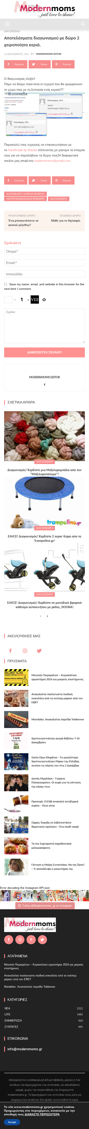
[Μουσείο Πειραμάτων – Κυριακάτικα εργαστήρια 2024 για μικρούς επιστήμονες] (16, 677)
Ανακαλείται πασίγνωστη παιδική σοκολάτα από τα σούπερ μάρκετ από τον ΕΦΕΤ (57, 698)
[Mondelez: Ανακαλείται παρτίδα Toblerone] (16, 719)
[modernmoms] (44, 9)
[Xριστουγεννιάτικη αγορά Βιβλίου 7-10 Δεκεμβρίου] (16, 740)
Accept (12, 1122)
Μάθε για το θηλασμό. (66, 220)
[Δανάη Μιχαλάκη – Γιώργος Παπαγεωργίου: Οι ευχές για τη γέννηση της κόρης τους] (16, 782)
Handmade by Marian (22, 150)
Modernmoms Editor (48, 54)
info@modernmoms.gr (24, 1049)
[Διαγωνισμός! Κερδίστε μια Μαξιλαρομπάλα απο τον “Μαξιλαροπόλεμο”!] (44, 436)
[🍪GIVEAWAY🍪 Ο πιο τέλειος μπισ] (61, 895)
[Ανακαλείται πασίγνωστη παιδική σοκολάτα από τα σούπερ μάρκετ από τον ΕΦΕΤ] (16, 698)
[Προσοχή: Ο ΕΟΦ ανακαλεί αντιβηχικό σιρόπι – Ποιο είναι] (16, 803)
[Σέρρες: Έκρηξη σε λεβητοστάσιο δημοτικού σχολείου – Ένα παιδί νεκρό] (16, 824)
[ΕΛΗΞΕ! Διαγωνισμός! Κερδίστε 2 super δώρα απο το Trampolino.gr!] (44, 502)
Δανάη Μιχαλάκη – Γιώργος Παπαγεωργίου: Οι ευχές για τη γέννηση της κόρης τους (56, 782)
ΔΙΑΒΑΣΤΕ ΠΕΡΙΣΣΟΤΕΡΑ (42, 1114)
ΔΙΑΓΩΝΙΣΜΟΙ (44, 461)
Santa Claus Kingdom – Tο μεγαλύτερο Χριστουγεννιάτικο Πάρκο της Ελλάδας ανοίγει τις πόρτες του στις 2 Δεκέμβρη (55, 761)
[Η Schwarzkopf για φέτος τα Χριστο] (72, 895)
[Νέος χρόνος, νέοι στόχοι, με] (38, 895)
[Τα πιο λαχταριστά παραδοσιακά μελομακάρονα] (16, 846)
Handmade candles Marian (25, 193)
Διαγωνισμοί (58, 198)
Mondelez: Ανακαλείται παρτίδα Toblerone (57, 719)
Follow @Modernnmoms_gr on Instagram (47, 905)
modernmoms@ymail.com (52, 160)
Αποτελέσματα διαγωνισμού (25, 198)
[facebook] (44, 384)
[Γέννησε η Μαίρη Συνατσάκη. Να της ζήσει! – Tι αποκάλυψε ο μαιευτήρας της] (16, 867)
